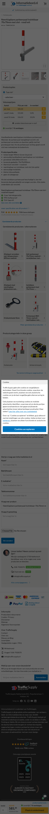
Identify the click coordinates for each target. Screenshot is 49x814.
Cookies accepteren (25, 429)
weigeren (6, 420)
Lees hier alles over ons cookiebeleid (23, 411)
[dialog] (24, 407)
